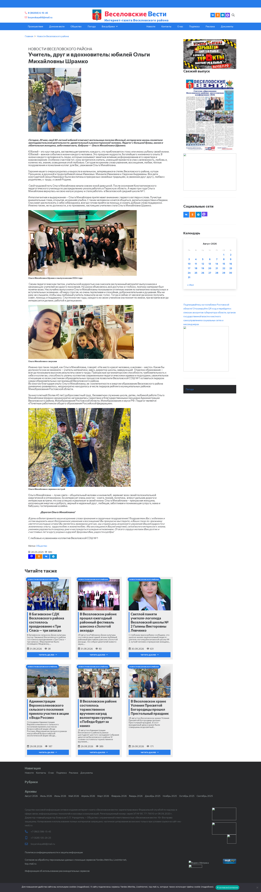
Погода (190, 389)
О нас (51, 772)
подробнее (83, 887)
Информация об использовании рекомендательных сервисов (57, 871)
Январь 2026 (136, 796)
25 (196, 272)
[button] (233, 15)
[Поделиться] (46, 556)
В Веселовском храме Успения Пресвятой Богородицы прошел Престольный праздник (150, 707)
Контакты (41, 772)
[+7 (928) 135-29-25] (28, 837)
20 (209, 268)
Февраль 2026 (119, 796)
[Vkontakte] (212, 15)
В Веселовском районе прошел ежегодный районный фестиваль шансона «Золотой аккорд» (98, 622)
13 (210, 263)
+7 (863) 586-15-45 (41, 831)
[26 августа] (209, 115)
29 (223, 272)
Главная (29, 36)
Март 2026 (103, 796)
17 (189, 268)
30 (230, 272)
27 (209, 272)
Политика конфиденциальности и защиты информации (54, 852)
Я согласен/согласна (227, 887)
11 (196, 263)
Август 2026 (31, 796)
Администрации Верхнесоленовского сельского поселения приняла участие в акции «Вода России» (49, 709)
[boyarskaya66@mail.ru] (28, 844)
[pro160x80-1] (224, 828)
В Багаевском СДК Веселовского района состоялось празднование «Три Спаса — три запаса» (46, 622)
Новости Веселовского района (53, 36)
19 (202, 268)
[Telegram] (222, 15)
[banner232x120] (224, 814)
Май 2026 (73, 796)
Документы (86, 772)
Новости (29, 772)
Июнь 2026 (60, 796)
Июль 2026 (46, 796)
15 (224, 263)
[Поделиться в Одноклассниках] (38, 556)
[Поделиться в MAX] (31, 556)
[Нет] (257, 887)
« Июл (190, 284)
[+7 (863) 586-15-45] (28, 831)
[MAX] (227, 15)
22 (223, 268)
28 (216, 272)
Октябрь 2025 (186, 796)
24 (189, 272)
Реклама (73, 772)
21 (217, 268)
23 (230, 268)
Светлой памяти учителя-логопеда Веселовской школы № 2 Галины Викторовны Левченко (150, 622)
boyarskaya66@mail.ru (43, 844)
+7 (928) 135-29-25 (41, 837)
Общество (41, 545)
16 (230, 263)
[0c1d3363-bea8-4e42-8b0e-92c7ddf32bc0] (209, 348)
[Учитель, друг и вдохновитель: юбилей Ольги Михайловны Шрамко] (54, 69)
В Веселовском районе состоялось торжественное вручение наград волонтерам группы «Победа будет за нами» (98, 713)
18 (196, 268)
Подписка (61, 772)
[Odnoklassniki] (217, 15)
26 (202, 272)
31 (189, 277)
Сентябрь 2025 (205, 796)
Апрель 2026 (88, 796)
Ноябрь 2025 (170, 796)
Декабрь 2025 (152, 796)
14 (217, 263)
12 (203, 263)
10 (189, 263)
